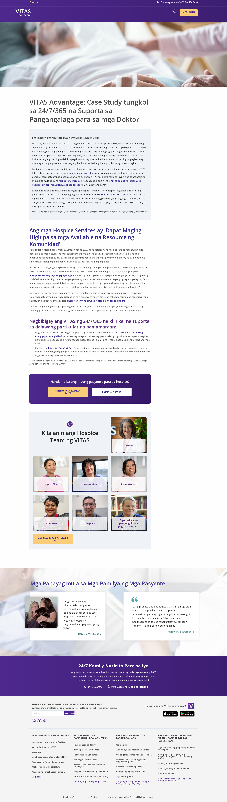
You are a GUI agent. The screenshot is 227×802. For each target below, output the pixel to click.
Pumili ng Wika (69, 797)
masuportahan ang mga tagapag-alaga (50, 275)
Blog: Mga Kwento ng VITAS (129, 766)
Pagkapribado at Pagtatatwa (46, 766)
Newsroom (37, 752)
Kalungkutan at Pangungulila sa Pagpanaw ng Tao (131, 760)
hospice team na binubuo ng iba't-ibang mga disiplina (96, 300)
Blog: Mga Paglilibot (167, 773)
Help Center (91, 797)
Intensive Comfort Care (112, 194)
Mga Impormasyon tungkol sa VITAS (49, 756)
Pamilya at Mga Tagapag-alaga (149, 16)
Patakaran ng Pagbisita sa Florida (48, 762)
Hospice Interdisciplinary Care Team (91, 771)
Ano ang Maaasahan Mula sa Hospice (134, 754)
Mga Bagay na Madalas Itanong (129, 686)
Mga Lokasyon (64, 12)
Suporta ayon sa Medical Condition (132, 749)
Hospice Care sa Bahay (85, 744)
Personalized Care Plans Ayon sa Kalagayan (89, 765)
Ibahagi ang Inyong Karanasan (130, 771)
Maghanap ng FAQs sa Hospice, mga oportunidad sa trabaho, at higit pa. (174, 11)
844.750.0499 (95, 686)
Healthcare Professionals (111, 16)
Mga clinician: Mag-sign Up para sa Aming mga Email (174, 779)
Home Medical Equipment (86, 754)
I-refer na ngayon (112, 392)
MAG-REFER (188, 11)
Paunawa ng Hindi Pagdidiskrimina (48, 771)
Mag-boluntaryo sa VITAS (44, 747)
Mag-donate (38, 776)
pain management (81, 172)
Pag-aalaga (121, 744)
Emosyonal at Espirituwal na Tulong (91, 776)
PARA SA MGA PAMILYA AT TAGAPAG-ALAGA (131, 737)
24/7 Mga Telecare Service (86, 749)
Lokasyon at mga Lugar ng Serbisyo (49, 742)
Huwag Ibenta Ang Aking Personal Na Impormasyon (130, 797)
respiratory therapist (70, 180)
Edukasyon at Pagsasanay (170, 763)
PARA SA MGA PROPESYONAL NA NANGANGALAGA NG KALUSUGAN (175, 738)
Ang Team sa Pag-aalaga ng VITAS (53, 539)
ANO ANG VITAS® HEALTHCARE (50, 735)
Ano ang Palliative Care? (85, 759)
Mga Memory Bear (124, 776)
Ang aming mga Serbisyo (153, 12)
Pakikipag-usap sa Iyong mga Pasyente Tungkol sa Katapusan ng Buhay (175, 756)
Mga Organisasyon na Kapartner (173, 768)
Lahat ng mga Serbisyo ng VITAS (89, 781)
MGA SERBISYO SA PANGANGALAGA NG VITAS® (91, 737)
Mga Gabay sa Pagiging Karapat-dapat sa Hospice (176, 748)
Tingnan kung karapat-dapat (68, 392)
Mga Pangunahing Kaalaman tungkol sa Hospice (106, 12)
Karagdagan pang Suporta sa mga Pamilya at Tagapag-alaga (132, 782)
